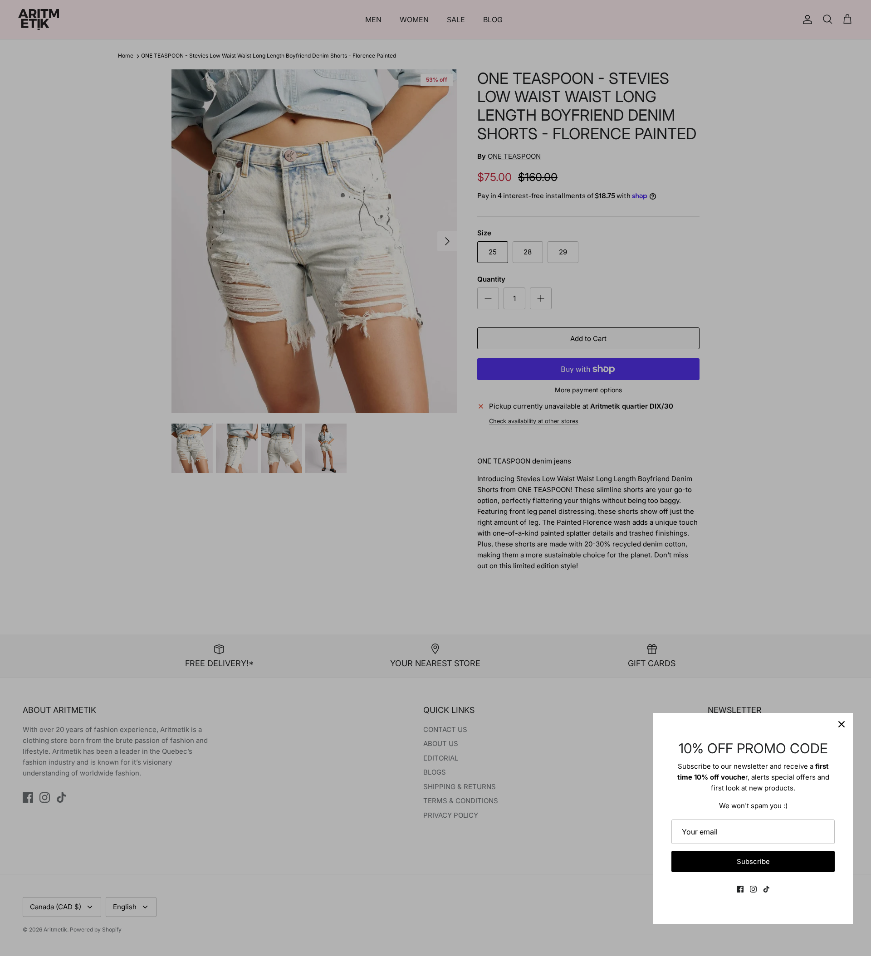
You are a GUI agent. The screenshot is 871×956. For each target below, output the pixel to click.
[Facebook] (740, 889)
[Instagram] (753, 889)
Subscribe (753, 861)
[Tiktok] (766, 889)
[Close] (841, 724)
